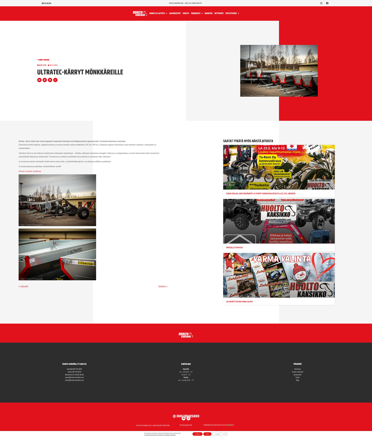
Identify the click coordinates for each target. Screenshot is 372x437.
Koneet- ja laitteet (297, 372)
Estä (207, 434)
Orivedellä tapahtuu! (234, 247)
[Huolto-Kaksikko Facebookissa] (327, 3)
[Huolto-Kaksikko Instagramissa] (321, 3)
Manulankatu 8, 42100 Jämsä (74, 374)
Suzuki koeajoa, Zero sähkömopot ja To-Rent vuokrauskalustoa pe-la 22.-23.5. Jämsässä (260, 193)
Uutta (44, 65)
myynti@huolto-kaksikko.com (74, 377)
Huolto (186, 13)
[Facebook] (184, 418)
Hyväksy (197, 434)
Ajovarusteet (175, 13)
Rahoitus (209, 13)
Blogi (40, 65)
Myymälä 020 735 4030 (74, 369)
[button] (39, 80)
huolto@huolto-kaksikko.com (74, 380)
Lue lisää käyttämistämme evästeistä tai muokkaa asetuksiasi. (160, 435)
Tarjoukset (195, 13)
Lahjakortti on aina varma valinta (239, 301)
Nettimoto (218, 13)
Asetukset (217, 434)
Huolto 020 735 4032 (74, 372)
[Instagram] (188, 418)
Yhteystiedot (231, 13)
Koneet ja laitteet (157, 13)
